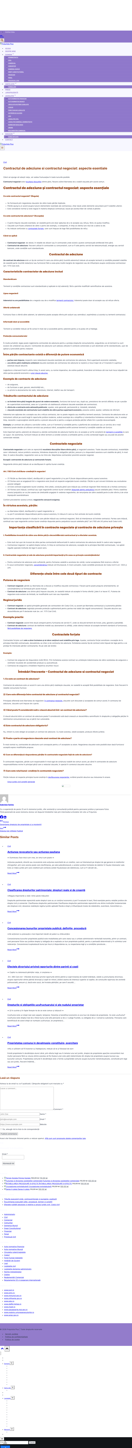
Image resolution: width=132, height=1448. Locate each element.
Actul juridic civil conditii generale (21, 782)
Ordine (10, 127)
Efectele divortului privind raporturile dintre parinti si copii (42, 966)
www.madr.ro (9, 1307)
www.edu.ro (9, 1301)
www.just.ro (9, 1290)
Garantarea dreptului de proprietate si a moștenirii (20, 823)
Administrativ (13, 57)
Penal (10, 78)
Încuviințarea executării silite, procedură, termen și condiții (28, 1202)
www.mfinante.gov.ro (13, 1298)
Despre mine (10, 51)
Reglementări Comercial (16, 130)
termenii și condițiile (114, 432)
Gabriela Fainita (7, 805)
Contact (9, 140)
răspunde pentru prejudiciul (83, 490)
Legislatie (7, 1398)
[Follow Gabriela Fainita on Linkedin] (5, 818)
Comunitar (12, 66)
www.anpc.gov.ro (11, 1315)
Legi (9, 116)
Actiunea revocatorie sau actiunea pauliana (33, 851)
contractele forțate (36, 229)
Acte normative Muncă (16, 101)
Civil (9, 60)
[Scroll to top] (2, 1349)
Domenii (6, 1364)
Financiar (11, 75)
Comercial (12, 63)
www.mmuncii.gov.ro (12, 1296)
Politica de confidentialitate (16, 1337)
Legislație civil (13, 119)
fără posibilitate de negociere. (19, 628)
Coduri (10, 107)
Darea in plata (13, 137)
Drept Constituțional (16, 72)
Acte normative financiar (17, 98)
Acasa (8, 48)
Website (43, 1124)
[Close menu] (0, 1353)
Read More (13, 873)
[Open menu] (2, 148)
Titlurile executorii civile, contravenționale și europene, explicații (30, 1199)
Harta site (7, 1388)
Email (43, 1119)
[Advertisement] (62, 14)
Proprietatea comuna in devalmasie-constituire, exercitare (42, 1043)
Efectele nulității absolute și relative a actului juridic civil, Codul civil (32, 1205)
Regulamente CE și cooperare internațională (22, 1280)
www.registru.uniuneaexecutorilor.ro (19, 1312)
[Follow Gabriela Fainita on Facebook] (2, 818)
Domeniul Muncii (14, 69)
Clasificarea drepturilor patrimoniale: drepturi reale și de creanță (46, 890)
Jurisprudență (11, 92)
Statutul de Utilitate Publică (11, 829)
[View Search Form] (2, 40)
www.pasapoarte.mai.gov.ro (15, 1310)
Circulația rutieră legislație (18, 104)
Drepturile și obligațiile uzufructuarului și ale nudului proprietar (45, 1004)
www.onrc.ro (9, 1293)
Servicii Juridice (11, 1334)
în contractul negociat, (53, 701)
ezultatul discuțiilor (34, 182)
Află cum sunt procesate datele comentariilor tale (65, 1138)
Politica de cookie (12, 1340)
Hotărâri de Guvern (15, 113)
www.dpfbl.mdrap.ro (12, 1304)
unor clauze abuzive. (39, 373)
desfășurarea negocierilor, (59, 777)
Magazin (7, 1429)
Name (43, 1114)
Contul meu (10, 32)
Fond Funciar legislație (16, 110)
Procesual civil (13, 80)
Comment (58, 1109)
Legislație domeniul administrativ (20, 122)
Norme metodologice (15, 125)
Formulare (12, 87)
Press (7, 90)
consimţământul (41, 565)
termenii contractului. (65, 300)
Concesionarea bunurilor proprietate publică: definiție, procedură (46, 928)
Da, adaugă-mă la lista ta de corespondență (20, 1129)
